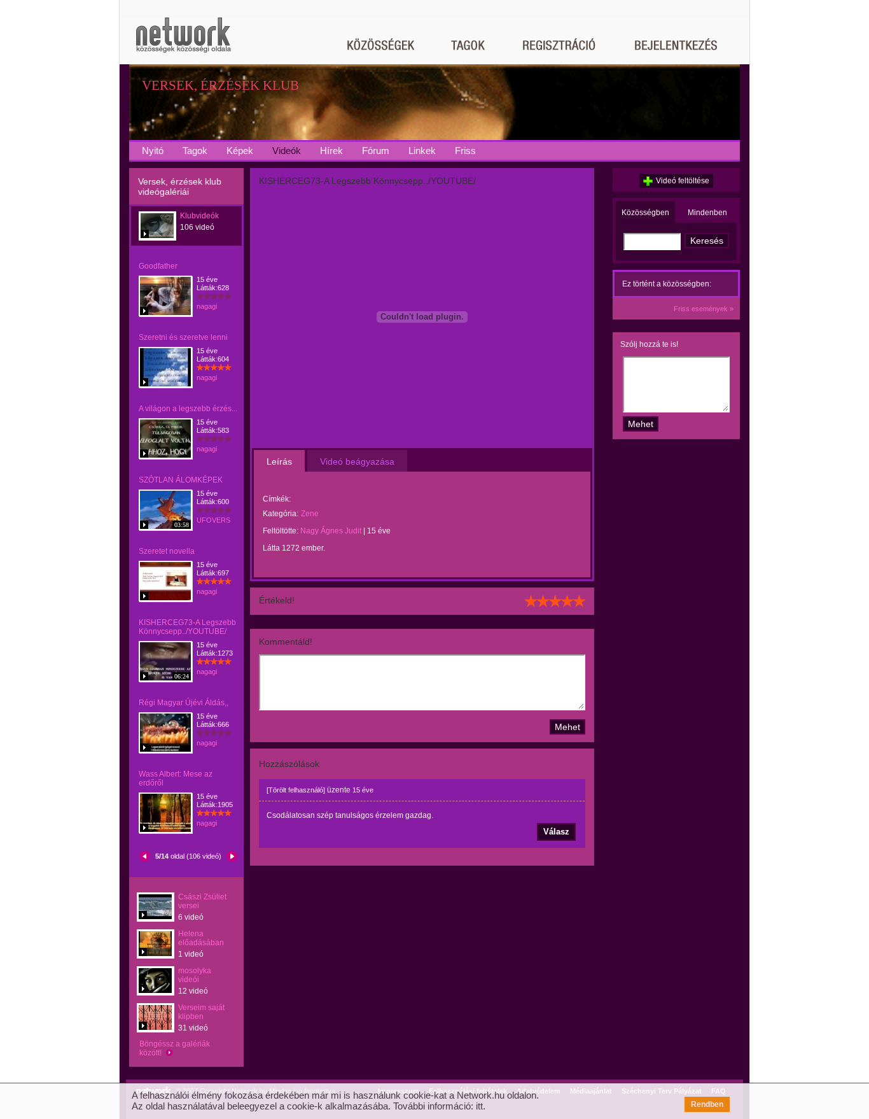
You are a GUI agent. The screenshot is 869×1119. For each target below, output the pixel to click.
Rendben (707, 1104)
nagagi (207, 306)
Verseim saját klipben (201, 1012)
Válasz (556, 831)
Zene (310, 513)
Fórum (375, 150)
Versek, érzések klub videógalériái (179, 186)
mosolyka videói (194, 975)
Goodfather (158, 266)
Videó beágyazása (357, 461)
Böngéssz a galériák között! (174, 1048)
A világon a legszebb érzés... (188, 408)
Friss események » (703, 309)
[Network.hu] (183, 41)
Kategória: (280, 513)
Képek (239, 150)
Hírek (331, 150)
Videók (286, 150)
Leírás (279, 461)
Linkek (422, 150)
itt (479, 1106)
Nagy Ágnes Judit (330, 530)
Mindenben (707, 212)
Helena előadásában (201, 938)
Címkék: (277, 499)
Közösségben (645, 212)
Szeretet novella (167, 551)
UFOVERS (213, 520)
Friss (465, 150)
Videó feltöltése (682, 180)
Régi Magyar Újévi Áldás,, (183, 702)
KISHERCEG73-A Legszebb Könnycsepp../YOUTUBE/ (187, 627)
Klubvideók (199, 215)
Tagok (195, 150)
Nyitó (152, 150)
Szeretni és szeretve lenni (183, 337)
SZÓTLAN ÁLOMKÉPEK (181, 479)
